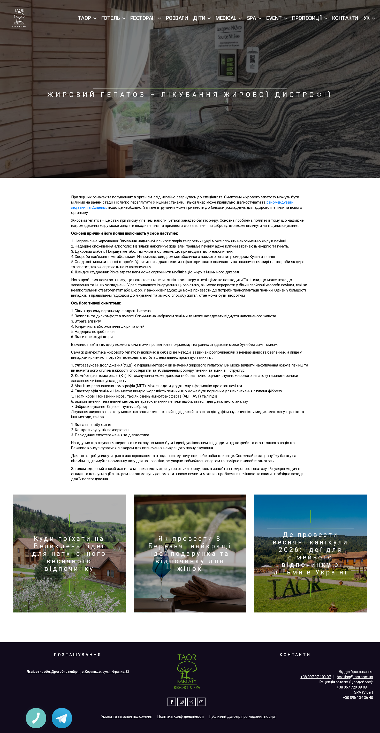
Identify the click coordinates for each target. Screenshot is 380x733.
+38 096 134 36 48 (358, 697)
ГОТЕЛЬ (110, 18)
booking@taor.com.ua (355, 677)
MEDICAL (226, 18)
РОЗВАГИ (177, 18)
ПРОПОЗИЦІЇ (307, 18)
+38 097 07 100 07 (315, 677)
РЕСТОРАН (143, 18)
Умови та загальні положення (126, 716)
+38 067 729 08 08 (352, 687)
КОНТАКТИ (345, 18)
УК (366, 18)
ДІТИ (199, 18)
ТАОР (84, 18)
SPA (251, 18)
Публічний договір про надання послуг (242, 716)
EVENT (274, 18)
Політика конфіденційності (180, 716)
